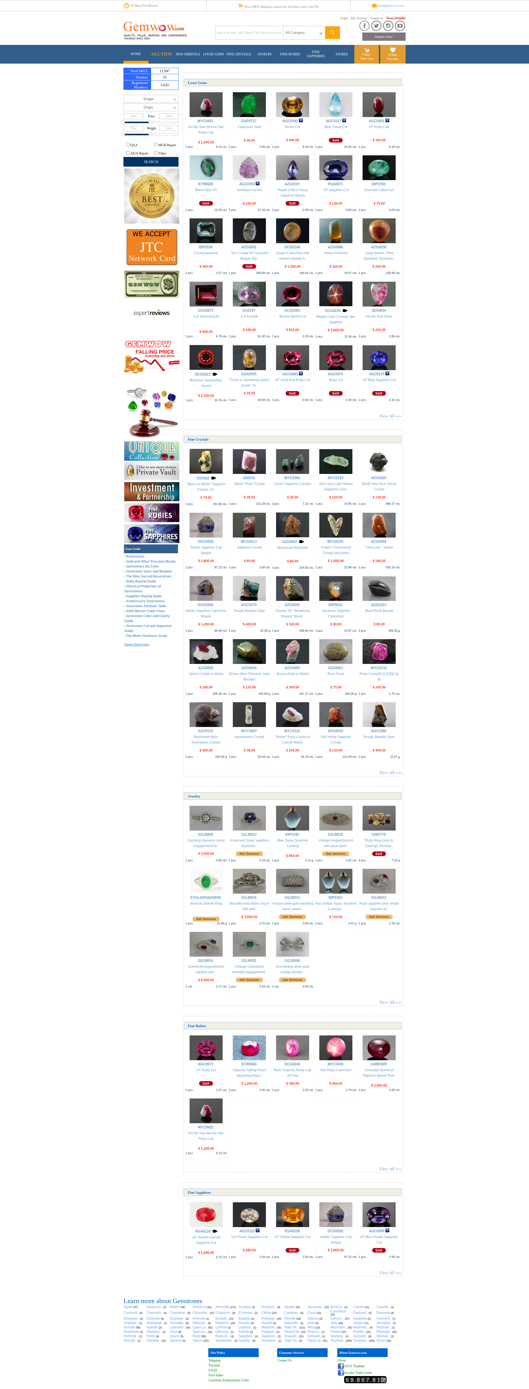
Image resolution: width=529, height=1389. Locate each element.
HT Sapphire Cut (336, 190)
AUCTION (161, 54)
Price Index (216, 1375)
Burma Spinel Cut (292, 316)
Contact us (377, 18)
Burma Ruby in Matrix (293, 674)
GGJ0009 (205, 834)
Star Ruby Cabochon (336, 1070)
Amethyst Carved (249, 190)
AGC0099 (376, 1231)
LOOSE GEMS (213, 54)
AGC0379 (249, 605)
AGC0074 (335, 374)
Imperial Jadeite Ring (206, 903)
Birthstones (135, 556)
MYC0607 (249, 731)
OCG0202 (206, 541)
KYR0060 (249, 1064)
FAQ (212, 1370)
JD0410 (249, 478)
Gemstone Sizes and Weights (149, 571)
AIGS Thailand (354, 1366)
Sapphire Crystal (249, 547)
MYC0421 (205, 121)
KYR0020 (205, 184)
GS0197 (248, 310)
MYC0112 (292, 731)
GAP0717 (249, 121)
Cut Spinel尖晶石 (206, 316)
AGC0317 (333, 121)
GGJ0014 (205, 961)
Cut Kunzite (249, 316)
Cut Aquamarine (206, 253)
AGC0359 (247, 184)
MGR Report (167, 145)
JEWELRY (265, 54)
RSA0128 (202, 1231)
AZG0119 (292, 184)
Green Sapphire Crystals (292, 484)
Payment (214, 1365)
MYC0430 (335, 1064)
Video (162, 153)
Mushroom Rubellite (292, 548)
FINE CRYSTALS (238, 54)
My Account (359, 18)
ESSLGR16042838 (205, 898)
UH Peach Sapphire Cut (249, 1237)
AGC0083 (290, 374)
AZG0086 (335, 247)
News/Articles (396, 18)
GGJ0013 (249, 834)
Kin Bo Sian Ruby (379, 316)
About (342, 1360)
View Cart (366, 59)
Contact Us (284, 1360)
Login (344, 18)
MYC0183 (335, 478)
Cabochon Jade (249, 127)
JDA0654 (378, 310)
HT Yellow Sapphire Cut (293, 1237)
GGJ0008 (292, 961)
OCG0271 (206, 310)
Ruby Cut (336, 380)
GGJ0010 (335, 834)
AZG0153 (205, 731)
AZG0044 (249, 668)
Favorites (393, 59)
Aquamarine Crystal (249, 737)
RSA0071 (335, 184)
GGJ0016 (249, 898)
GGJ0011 (248, 961)
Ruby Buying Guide (141, 581)
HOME (136, 54)
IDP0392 (378, 184)
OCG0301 (292, 310)
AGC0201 (376, 121)
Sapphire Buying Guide (144, 596)
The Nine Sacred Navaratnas (148, 576)
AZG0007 (289, 542)
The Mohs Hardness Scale (146, 636)
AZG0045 (292, 605)
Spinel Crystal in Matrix (206, 674)
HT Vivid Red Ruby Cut (292, 380)
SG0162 (202, 478)
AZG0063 (335, 668)
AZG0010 (335, 731)
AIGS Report (139, 153)
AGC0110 (247, 1231)
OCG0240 (292, 1064)
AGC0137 (376, 374)
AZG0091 (249, 247)
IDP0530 (205, 247)
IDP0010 (335, 605)
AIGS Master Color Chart (145, 611)
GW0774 (378, 834)
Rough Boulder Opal (249, 611)
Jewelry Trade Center (358, 1373)
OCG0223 (202, 374)
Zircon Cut (292, 127)
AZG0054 (378, 541)
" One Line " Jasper (379, 547)
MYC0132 (379, 668)
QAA (134, 145)
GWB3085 (379, 1064)
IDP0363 (335, 898)
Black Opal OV (206, 190)
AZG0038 (378, 247)
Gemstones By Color (142, 566)
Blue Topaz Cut (336, 127)
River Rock (336, 674)
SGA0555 (249, 374)
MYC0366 (292, 478)
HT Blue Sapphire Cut (379, 380)
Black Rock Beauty (379, 611)
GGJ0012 (378, 898)
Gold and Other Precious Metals (151, 561)
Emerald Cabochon (379, 190)
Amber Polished (336, 253)
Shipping (214, 1360)
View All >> (390, 416)
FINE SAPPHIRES (316, 54)
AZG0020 (378, 478)
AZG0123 (378, 605)
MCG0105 (335, 541)
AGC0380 (378, 731)
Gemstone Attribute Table (146, 606)
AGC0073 (205, 1064)
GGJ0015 (292, 898)
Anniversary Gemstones (145, 601)
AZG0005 (292, 668)
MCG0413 (249, 541)
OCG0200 (205, 605)
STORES (342, 54)
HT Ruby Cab (379, 127)
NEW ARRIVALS (188, 54)
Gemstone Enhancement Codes (229, 1380)
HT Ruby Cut (206, 1070)
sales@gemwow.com (390, 5)
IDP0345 (292, 834)
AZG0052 (205, 668)
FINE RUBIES (290, 54)
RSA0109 (292, 1231)
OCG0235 (333, 311)
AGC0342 (290, 121)
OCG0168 (292, 247)
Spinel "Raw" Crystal (249, 484)
